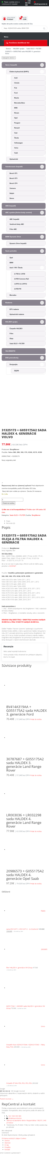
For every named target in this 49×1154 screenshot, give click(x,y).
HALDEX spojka (18, 49)
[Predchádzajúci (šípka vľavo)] (4, 577)
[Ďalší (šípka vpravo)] (45, 577)
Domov (8, 49)
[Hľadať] (44, 28)
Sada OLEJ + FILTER (33, 49)
